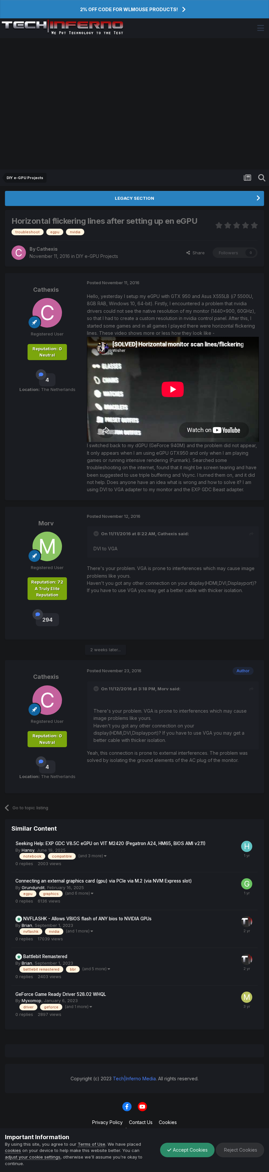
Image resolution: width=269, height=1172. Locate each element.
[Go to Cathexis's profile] (18, 252)
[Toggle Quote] (96, 533)
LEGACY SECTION (134, 198)
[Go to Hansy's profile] (246, 846)
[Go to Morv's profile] (47, 546)
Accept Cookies (190, 1150)
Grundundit (33, 887)
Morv (46, 523)
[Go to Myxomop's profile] (246, 997)
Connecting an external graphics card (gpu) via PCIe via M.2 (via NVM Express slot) (103, 881)
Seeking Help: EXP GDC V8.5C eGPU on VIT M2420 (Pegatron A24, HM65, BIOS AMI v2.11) (110, 843)
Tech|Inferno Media (134, 1078)
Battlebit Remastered (45, 956)
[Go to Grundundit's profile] (246, 883)
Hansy (28, 850)
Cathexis (47, 249)
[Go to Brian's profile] (246, 921)
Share (197, 252)
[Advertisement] (134, 104)
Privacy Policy (107, 1122)
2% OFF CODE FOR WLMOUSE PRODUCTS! (129, 9)
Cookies (168, 1122)
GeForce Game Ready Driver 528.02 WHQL (60, 994)
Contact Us (141, 1122)
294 (47, 619)
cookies (13, 1150)
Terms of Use (91, 1144)
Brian (27, 925)
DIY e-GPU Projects (97, 256)
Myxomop (31, 1000)
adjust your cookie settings (32, 1157)
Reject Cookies (240, 1150)
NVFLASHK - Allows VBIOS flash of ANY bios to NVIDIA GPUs (87, 918)
